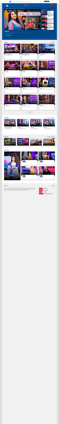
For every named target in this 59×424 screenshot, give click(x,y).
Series (14, 1)
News (24, 1)
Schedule (21, 1)
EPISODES (7, 8)
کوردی (40, 1)
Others (30, 1)
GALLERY (18, 8)
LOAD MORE (29, 112)
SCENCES (10, 8)
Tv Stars (27, 1)
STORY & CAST (22, 8)
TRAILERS (14, 8)
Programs (17, 1)
